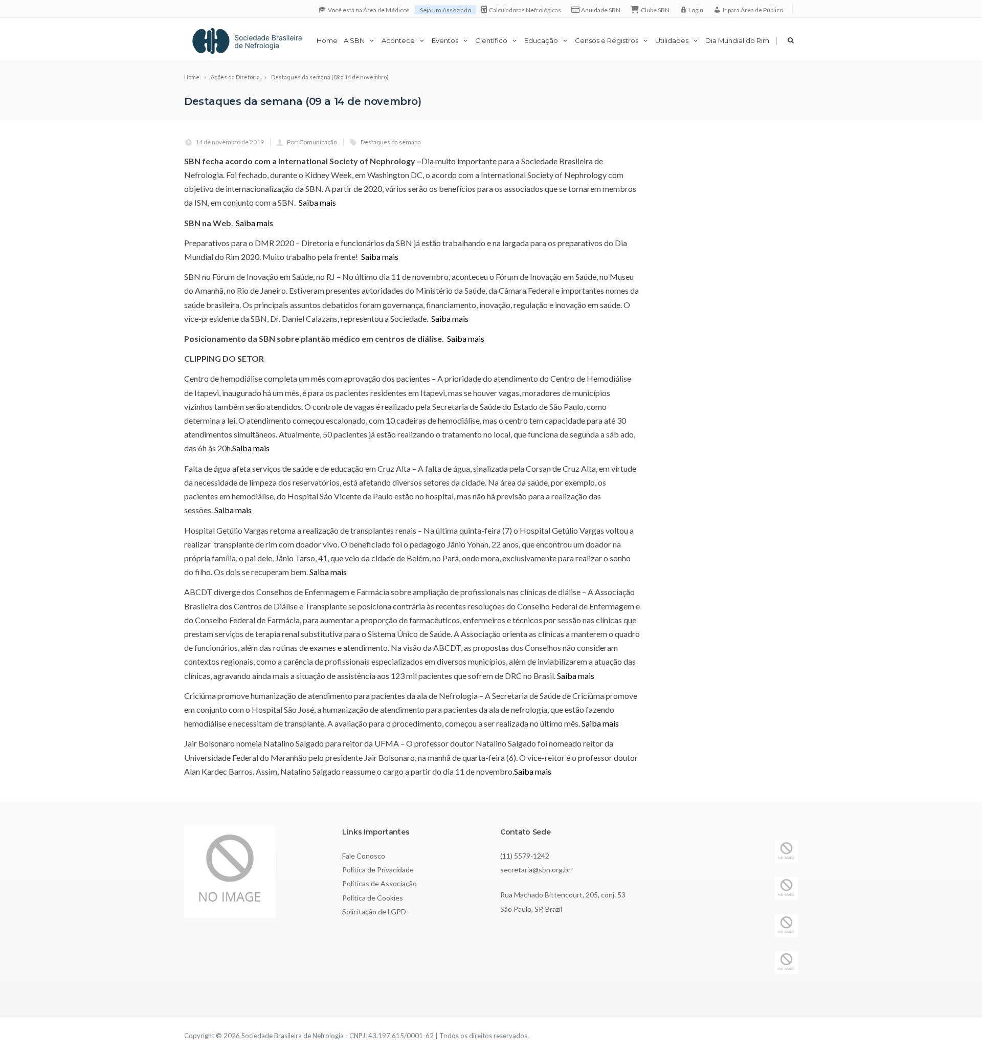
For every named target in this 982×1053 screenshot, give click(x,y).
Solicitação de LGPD (374, 911)
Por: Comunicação (312, 142)
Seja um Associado (445, 10)
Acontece (398, 40)
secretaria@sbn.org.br (535, 869)
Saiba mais (316, 202)
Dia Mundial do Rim (737, 40)
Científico (491, 40)
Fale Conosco (363, 855)
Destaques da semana (391, 142)
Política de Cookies (372, 897)
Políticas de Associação (379, 883)
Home (327, 40)
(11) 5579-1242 (524, 855)
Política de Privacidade (378, 869)
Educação (541, 40)
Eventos (445, 40)
